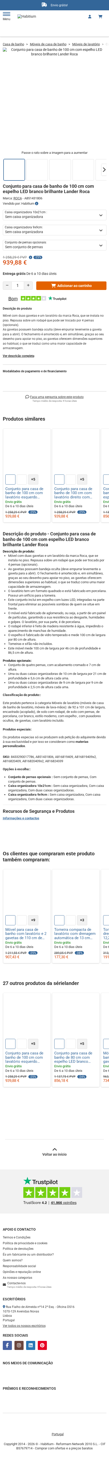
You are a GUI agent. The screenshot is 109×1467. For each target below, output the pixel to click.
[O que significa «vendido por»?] (36, 203)
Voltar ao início (54, 1154)
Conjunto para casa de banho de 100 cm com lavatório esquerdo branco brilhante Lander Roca (25, 493)
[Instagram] (19, 1345)
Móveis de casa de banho (48, 44)
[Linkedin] (30, 1345)
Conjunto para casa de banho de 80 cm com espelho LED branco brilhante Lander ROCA (73, 1057)
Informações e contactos (21, 818)
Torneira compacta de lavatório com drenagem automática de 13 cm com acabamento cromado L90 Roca (75, 934)
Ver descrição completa (18, 356)
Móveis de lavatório (86, 44)
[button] (104, 169)
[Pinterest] (42, 1345)
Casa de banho (13, 44)
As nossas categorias (17, 1277)
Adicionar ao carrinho (74, 286)
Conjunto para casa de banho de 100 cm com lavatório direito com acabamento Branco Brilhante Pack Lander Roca (73, 493)
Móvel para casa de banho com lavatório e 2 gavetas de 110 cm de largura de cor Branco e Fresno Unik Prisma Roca (26, 934)
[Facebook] (7, 1345)
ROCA (17, 198)
